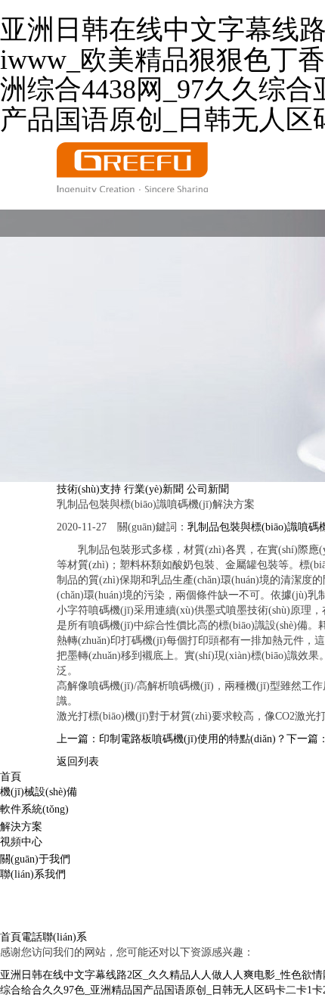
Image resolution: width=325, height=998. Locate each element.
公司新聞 (208, 489)
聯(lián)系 (64, 937)
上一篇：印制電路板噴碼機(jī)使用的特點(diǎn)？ (171, 739)
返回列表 (78, 761)
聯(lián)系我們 (33, 874)
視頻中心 (21, 841)
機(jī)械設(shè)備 (38, 791)
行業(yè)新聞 (154, 489)
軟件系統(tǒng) (34, 809)
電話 (31, 937)
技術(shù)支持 (89, 489)
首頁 (10, 776)
